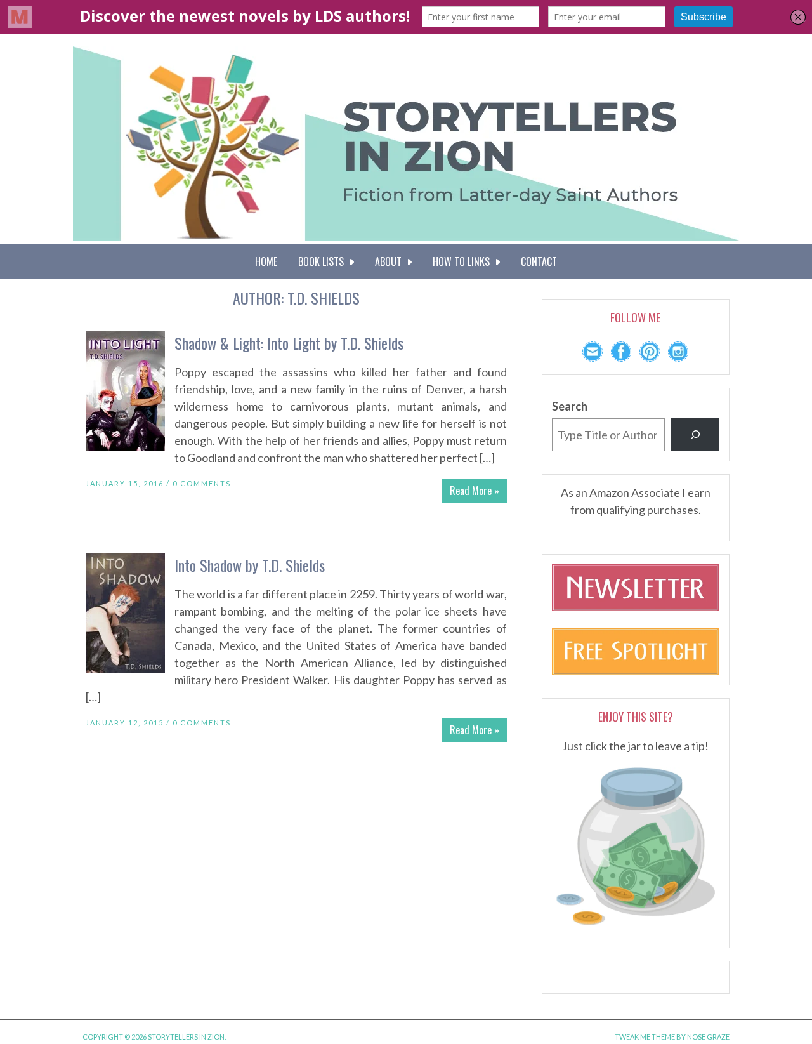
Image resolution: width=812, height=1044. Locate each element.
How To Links (464, 261)
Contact (539, 261)
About (391, 261)
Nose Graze (708, 1037)
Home (266, 261)
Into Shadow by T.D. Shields (249, 564)
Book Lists (323, 261)
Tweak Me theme (645, 1037)
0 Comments (202, 483)
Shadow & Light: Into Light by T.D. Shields (288, 342)
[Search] (695, 434)
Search (569, 406)
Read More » (474, 490)
